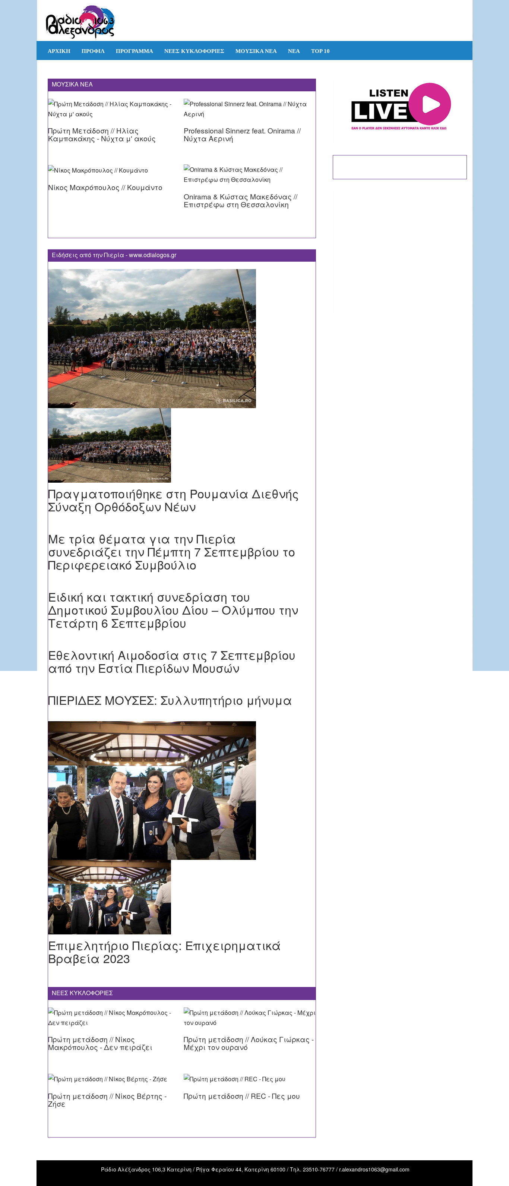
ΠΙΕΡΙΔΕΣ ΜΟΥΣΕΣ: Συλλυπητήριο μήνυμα (170, 699)
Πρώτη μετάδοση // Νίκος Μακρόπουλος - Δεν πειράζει (100, 1043)
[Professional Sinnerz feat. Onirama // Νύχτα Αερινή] (249, 113)
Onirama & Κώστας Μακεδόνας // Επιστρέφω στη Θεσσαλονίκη (240, 200)
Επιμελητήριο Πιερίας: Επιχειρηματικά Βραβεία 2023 (164, 951)
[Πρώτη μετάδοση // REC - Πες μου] (234, 1088)
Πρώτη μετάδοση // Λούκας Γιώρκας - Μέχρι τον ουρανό (249, 1043)
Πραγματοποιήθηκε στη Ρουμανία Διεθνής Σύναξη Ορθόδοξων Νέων (173, 500)
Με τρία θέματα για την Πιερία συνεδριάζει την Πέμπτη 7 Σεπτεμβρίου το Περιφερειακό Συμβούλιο (171, 551)
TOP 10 (320, 51)
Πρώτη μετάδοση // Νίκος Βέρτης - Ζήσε (107, 1099)
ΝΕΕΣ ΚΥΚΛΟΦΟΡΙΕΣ (194, 51)
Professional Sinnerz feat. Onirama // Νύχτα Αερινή (242, 134)
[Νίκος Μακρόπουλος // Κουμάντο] (98, 179)
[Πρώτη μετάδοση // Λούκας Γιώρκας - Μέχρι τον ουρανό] (249, 1022)
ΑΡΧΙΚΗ (59, 51)
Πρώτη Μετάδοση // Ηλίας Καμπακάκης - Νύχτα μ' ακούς (102, 134)
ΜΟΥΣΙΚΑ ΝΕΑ (256, 51)
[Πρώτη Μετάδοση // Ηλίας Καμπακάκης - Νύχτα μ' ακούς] (114, 113)
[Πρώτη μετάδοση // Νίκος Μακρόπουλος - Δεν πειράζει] (114, 1022)
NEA (294, 51)
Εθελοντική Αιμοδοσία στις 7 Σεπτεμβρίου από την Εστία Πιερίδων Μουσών (171, 661)
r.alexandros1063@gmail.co (372, 1169)
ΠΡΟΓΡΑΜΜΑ (134, 51)
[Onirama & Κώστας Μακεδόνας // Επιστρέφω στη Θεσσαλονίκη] (249, 179)
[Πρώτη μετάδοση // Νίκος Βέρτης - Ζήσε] (107, 1088)
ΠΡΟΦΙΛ (93, 51)
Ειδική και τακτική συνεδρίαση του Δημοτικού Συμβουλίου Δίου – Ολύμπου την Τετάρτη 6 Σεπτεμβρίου (173, 609)
